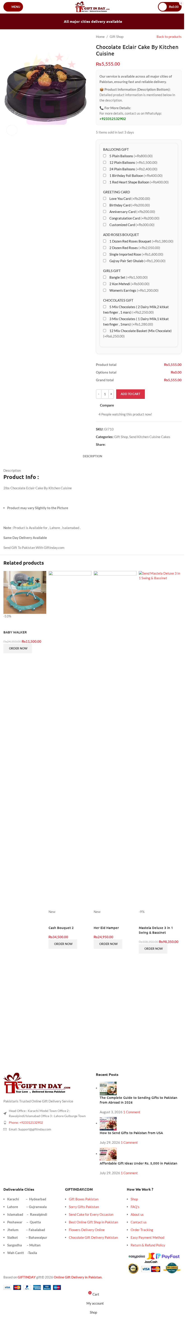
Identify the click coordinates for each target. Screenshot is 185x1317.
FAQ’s (135, 1207)
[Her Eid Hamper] (115, 740)
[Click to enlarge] (12, 130)
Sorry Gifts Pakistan (84, 1207)
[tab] (92, 456)
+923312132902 (112, 119)
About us (137, 1214)
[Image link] (37, 1083)
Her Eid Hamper (106, 927)
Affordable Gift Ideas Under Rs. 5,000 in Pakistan (138, 1163)
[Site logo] (92, 6)
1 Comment (131, 1112)
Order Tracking (142, 1230)
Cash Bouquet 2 (61, 927)
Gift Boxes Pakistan (83, 1199)
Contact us (139, 1222)
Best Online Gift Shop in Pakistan (93, 1222)
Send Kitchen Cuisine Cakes (149, 437)
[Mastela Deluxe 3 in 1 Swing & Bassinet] (160, 740)
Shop (134, 1199)
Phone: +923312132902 (26, 1122)
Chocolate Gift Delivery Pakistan (93, 1237)
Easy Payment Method (147, 1237)
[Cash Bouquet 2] (70, 740)
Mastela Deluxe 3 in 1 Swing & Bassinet (156, 930)
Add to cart (130, 394)
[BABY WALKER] (24, 592)
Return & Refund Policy (148, 1245)
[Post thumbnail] (108, 1088)
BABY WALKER (15, 632)
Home (100, 37)
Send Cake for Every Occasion (91, 1214)
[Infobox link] (89, 972)
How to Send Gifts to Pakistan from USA (131, 1132)
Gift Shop (116, 37)
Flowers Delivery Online (87, 1230)
